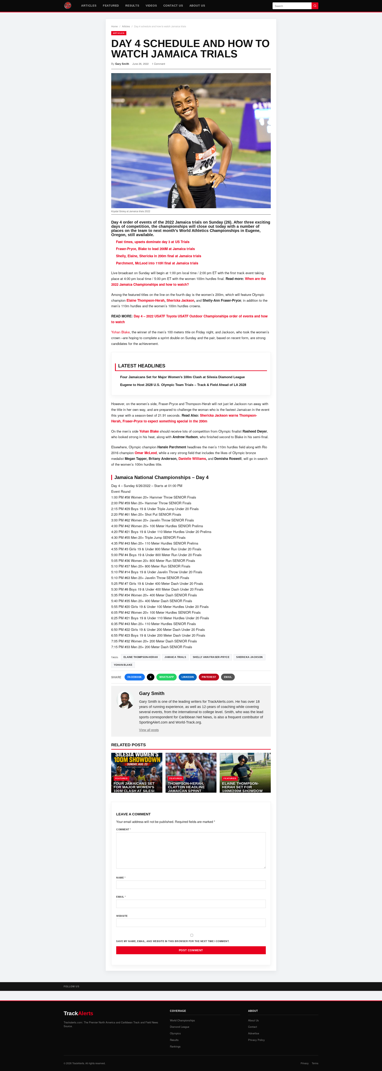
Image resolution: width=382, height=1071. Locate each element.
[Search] (315, 5)
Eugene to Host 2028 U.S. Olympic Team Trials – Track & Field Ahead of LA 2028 (183, 385)
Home (114, 26)
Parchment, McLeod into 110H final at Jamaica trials (157, 263)
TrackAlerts (78, 1063)
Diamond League (179, 1027)
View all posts (149, 730)
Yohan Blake (120, 331)
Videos (151, 5)
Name (121, 877)
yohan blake (123, 665)
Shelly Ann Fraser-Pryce (211, 657)
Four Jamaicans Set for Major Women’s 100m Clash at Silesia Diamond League (182, 377)
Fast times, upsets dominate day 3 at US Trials (152, 241)
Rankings (175, 1046)
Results (132, 5)
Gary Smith (122, 64)
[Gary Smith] (125, 700)
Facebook (135, 677)
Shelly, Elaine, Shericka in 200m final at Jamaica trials (158, 255)
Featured (111, 5)
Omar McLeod (146, 452)
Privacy (305, 1063)
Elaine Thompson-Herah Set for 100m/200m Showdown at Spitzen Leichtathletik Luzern (243, 792)
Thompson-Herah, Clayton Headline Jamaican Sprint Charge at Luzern (186, 789)
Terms (315, 1063)
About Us (197, 5)
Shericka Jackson (180, 300)
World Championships (182, 1020)
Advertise (253, 1033)
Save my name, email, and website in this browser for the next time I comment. (172, 941)
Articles (88, 5)
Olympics (175, 1033)
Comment (123, 829)
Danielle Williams (192, 458)
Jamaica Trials (175, 657)
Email (228, 677)
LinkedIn (188, 677)
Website (122, 916)
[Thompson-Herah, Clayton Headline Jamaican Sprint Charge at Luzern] (191, 773)
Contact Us (173, 5)
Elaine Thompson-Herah (146, 300)
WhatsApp (166, 677)
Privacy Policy (256, 1040)
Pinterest (209, 677)
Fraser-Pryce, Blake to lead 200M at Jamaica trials (155, 248)
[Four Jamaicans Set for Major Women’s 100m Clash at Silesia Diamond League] (136, 773)
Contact (252, 1027)
